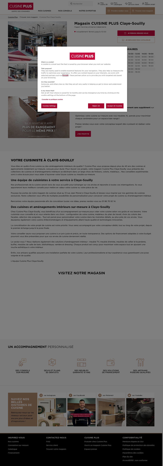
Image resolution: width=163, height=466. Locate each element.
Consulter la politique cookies (52, 99)
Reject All (96, 106)
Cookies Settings (49, 106)
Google (65, 75)
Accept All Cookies (114, 106)
